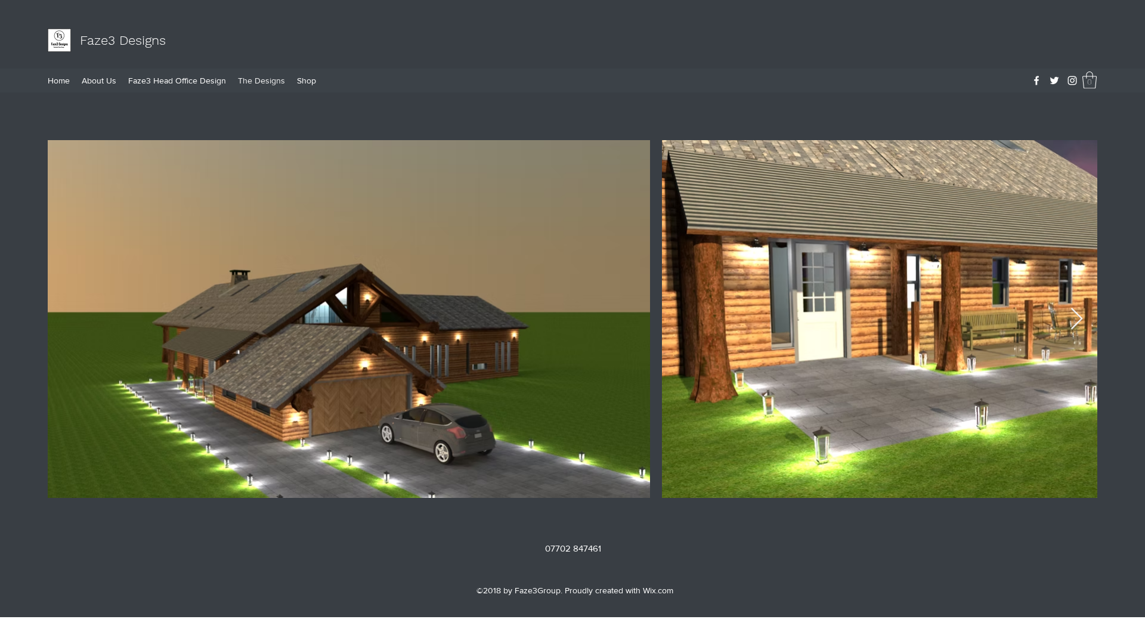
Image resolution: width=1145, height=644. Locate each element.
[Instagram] (1072, 80)
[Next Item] (1077, 319)
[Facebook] (1036, 80)
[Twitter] (1054, 80)
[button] (1089, 80)
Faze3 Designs (123, 40)
